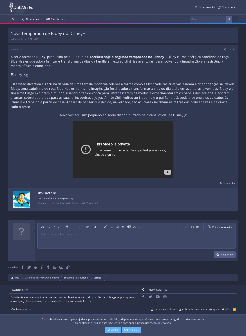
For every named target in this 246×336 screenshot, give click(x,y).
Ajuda (216, 309)
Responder (229, 183)
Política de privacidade (194, 309)
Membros (57, 19)
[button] (42, 19)
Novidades (32, 19)
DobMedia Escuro (22, 309)
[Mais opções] (229, 19)
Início (13, 19)
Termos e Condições (165, 309)
